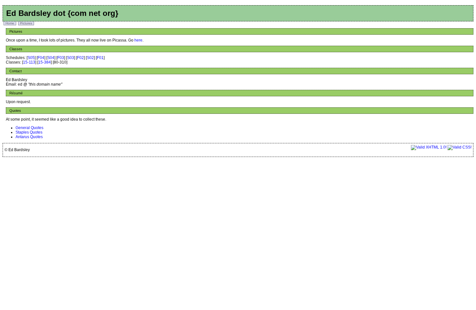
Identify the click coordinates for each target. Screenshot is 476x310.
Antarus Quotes (29, 137)
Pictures (26, 23)
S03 (70, 57)
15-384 (44, 62)
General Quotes (29, 127)
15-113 (29, 62)
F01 (100, 57)
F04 (41, 57)
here (138, 40)
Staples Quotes (29, 132)
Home (10, 23)
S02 (90, 57)
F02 (80, 57)
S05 (31, 57)
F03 (60, 57)
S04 (50, 57)
